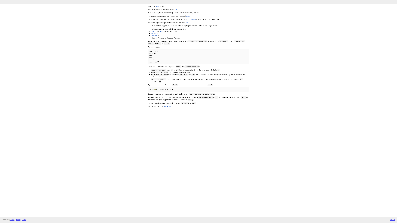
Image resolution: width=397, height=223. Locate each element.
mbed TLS (154, 33)
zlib (156, 13)
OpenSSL (154, 36)
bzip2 (188, 16)
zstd (186, 23)
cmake (157, 6)
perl (176, 10)
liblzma (193, 19)
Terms (24, 220)
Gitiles (12, 220)
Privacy (18, 220)
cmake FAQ (167, 106)
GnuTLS (153, 31)
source (392, 220)
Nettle (162, 31)
